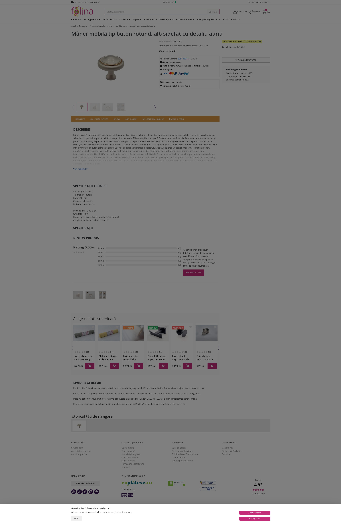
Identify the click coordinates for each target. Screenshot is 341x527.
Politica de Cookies (123, 512)
